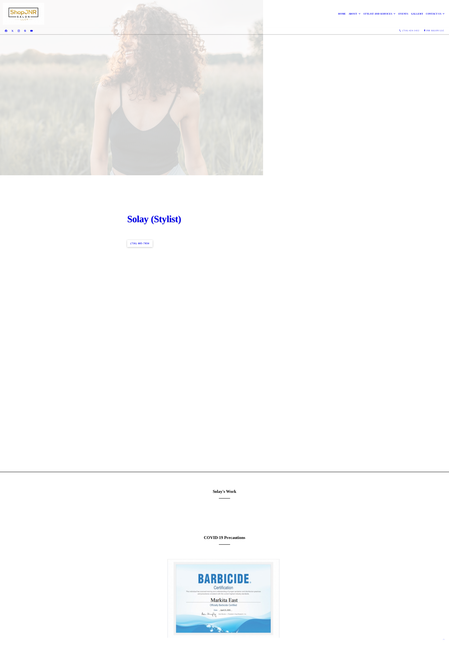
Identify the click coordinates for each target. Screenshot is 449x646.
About (353, 13)
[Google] (25, 31)
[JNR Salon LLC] (23, 14)
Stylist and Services (377, 13)
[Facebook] (6, 31)
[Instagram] (19, 31)
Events (403, 13)
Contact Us (433, 13)
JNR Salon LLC (435, 30)
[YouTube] (31, 31)
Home (342, 13)
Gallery (417, 13)
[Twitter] (12, 31)
